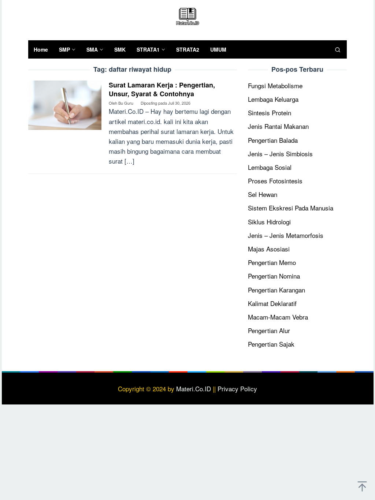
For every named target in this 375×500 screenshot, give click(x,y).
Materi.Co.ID (193, 388)
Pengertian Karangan (276, 289)
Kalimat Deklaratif (272, 303)
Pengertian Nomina (274, 275)
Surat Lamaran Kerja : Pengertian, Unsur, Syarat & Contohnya (162, 89)
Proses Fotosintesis (275, 180)
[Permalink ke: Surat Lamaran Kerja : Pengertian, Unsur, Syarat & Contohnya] (64, 104)
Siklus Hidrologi (269, 221)
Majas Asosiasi (269, 248)
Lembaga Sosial (270, 167)
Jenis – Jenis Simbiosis (280, 153)
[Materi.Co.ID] (187, 15)
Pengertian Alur (269, 330)
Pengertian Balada (273, 140)
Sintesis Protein (269, 112)
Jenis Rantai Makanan (278, 126)
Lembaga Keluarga (273, 99)
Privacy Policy (237, 388)
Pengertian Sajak (271, 343)
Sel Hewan (262, 194)
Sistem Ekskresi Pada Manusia (290, 207)
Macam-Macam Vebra (278, 316)
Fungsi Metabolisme (275, 85)
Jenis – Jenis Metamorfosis (285, 235)
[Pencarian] (337, 49)
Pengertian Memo (272, 262)
